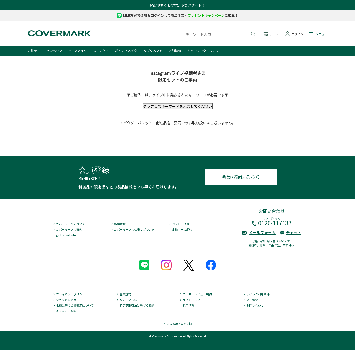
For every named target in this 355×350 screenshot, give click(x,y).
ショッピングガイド (69, 300)
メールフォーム (262, 232)
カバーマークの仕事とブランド (134, 229)
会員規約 (125, 294)
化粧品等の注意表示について (75, 305)
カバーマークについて (203, 50)
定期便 (32, 50)
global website (66, 235)
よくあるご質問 (66, 311)
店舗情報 (175, 50)
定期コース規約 (182, 229)
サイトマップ (191, 300)
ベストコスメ (180, 224)
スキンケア (101, 50)
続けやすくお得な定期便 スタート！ (177, 5)
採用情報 (188, 305)
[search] (253, 33)
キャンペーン (52, 50)
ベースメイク (77, 50)
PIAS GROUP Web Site (177, 323)
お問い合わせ (255, 305)
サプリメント (152, 50)
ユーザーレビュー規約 (197, 294)
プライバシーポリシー (70, 294)
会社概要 (252, 300)
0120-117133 (274, 223)
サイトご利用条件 (258, 294)
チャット (293, 232)
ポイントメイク (126, 50)
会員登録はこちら (240, 176)
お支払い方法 (128, 300)
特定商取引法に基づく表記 (137, 305)
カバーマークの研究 (69, 229)
